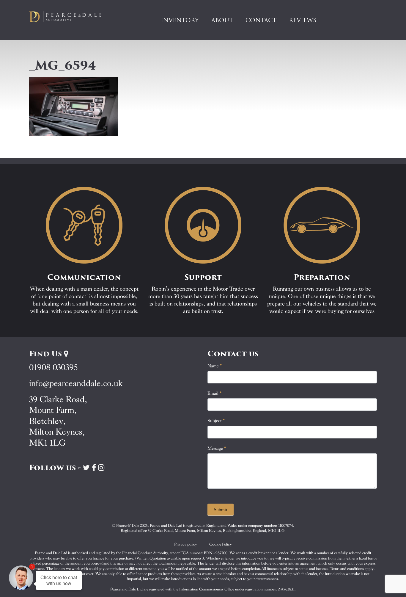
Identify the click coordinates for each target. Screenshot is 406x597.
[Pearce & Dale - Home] (69, 16)
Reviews (302, 20)
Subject (216, 420)
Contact (261, 20)
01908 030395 (53, 367)
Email (214, 393)
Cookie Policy (220, 544)
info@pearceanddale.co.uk (76, 383)
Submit (220, 509)
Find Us (46, 354)
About (222, 20)
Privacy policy (185, 544)
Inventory (180, 20)
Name (214, 366)
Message (216, 448)
